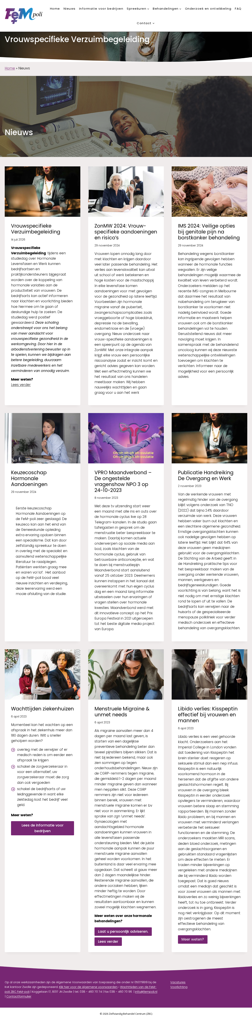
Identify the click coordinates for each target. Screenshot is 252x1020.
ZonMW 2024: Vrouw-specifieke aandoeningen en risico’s (125, 231)
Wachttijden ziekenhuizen (42, 708)
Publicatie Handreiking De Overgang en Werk (205, 475)
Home (55, 8)
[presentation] (42, 191)
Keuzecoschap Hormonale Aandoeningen (29, 478)
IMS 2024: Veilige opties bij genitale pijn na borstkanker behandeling (209, 231)
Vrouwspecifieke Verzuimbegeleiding (35, 228)
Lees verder (21, 384)
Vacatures (177, 982)
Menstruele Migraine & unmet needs (121, 711)
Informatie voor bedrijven (101, 8)
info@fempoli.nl (146, 992)
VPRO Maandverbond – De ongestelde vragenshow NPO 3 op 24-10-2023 (123, 481)
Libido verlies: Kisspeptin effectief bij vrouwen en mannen (208, 714)
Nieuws (70, 8)
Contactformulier (18, 996)
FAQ (238, 8)
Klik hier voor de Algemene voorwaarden (88, 987)
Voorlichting (178, 987)
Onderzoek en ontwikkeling (208, 8)
